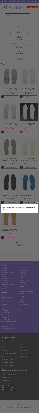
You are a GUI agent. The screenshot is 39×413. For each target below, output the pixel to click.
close (37, 202)
